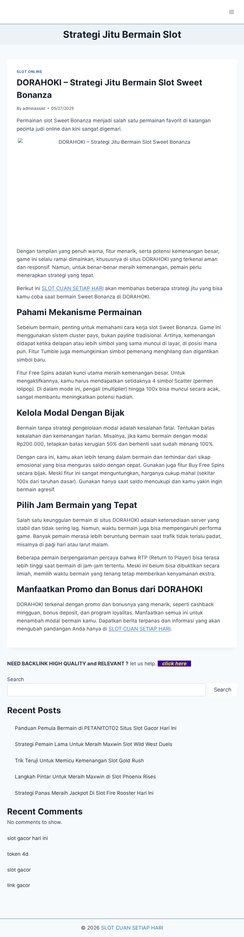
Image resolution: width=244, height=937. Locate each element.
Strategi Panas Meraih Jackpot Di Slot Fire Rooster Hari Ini (84, 793)
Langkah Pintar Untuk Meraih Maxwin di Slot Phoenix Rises (85, 777)
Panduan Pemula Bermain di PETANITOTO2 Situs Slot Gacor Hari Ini (95, 728)
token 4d (18, 854)
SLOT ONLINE (29, 71)
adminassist (34, 108)
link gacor (18, 885)
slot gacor (19, 870)
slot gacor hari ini (27, 838)
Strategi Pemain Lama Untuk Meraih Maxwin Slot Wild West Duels (93, 744)
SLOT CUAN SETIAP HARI (132, 928)
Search (15, 679)
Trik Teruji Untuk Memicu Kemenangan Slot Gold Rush (79, 761)
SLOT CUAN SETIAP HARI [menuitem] (73, 288)
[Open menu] (231, 11)
